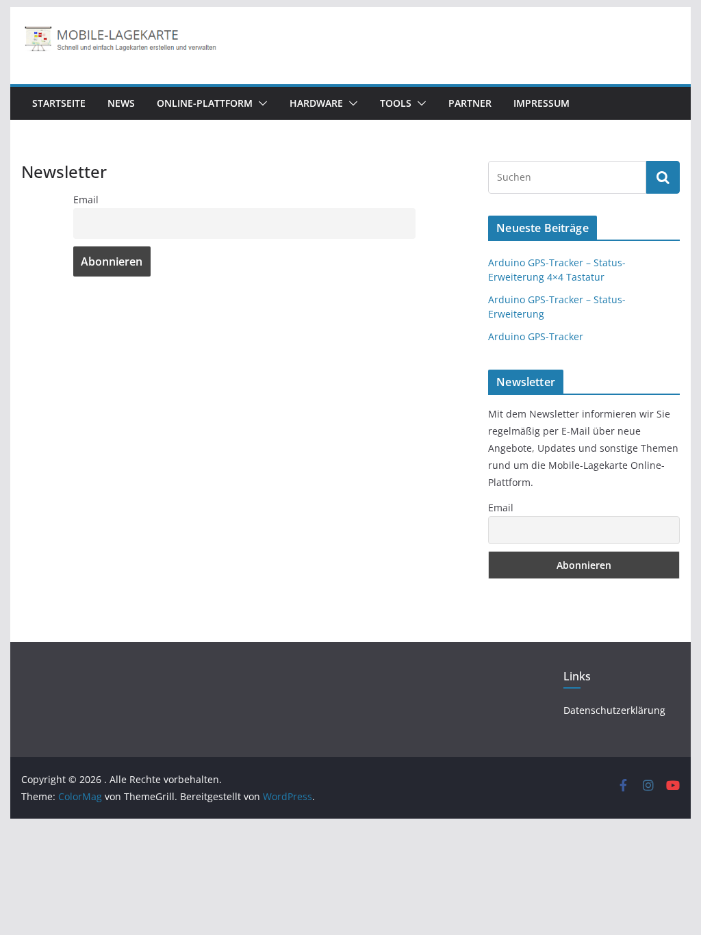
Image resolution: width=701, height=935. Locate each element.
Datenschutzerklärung (614, 710)
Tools (395, 103)
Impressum (541, 103)
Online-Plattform (205, 103)
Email (86, 199)
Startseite (59, 103)
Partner (470, 103)
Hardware (316, 103)
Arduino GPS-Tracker (535, 336)
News (121, 103)
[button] (260, 103)
